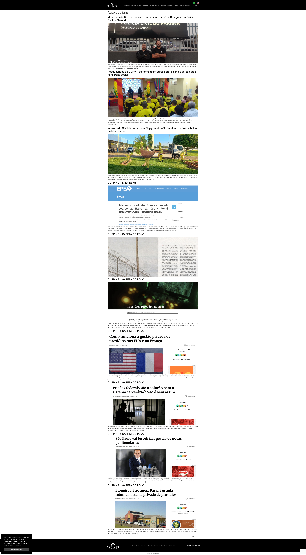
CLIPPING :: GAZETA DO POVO (126, 234)
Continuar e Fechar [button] (16, 549)
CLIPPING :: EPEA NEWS (122, 182)
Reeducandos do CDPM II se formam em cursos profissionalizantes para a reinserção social (152, 73)
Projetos (170, 5)
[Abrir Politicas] (198, 6)
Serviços (163, 5)
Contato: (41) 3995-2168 (193, 546)
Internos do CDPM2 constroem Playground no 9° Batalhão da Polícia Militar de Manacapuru (153, 130)
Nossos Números (136, 5)
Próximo (195, 537)
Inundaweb (156, 553)
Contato (187, 5)
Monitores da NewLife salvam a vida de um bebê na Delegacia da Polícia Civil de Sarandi (151, 19)
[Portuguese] (194, 3)
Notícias (176, 5)
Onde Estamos (147, 5)
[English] (198, 3)
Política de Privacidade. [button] (14, 545)
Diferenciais (155, 5)
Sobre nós (127, 5)
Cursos (182, 5)
